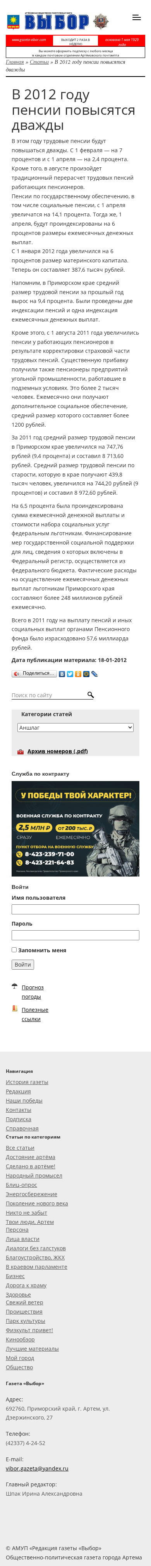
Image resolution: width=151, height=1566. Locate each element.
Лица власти (22, 1239)
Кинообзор (20, 1339)
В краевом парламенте (36, 1266)
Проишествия (24, 1311)
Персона (17, 1229)
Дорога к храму (26, 1285)
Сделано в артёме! (30, 1166)
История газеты (27, 1082)
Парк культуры (25, 1320)
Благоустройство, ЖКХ (35, 1257)
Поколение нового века (37, 1203)
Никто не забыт (26, 1212)
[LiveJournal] (95, 672)
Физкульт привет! (29, 1330)
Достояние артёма (30, 1157)
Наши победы (24, 1100)
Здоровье (18, 1294)
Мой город (20, 1358)
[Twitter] (70, 672)
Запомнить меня (42, 950)
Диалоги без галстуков (36, 1248)
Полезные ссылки (35, 1014)
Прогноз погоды (33, 992)
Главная (15, 61)
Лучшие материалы (32, 1348)
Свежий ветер (24, 1302)
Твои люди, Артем (30, 1222)
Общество (19, 1367)
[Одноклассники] (78, 672)
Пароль (22, 923)
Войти (23, 964)
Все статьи (20, 1147)
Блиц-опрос (21, 1184)
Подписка (18, 1119)
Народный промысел (34, 1175)
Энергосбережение (31, 1194)
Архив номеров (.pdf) (57, 751)
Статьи (39, 61)
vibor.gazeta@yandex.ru (37, 1468)
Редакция (18, 1091)
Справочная (22, 1128)
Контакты (18, 1109)
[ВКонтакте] (62, 672)
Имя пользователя (38, 897)
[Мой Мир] (86, 672)
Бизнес (15, 1276)
